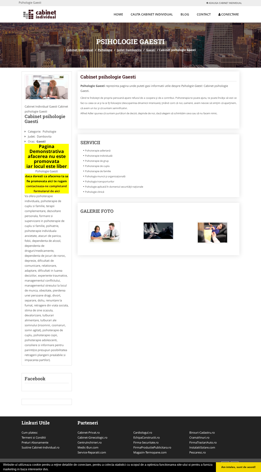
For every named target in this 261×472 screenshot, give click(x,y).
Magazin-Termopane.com (150, 452)
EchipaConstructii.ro (146, 437)
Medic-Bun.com (88, 447)
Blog (185, 14)
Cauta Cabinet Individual (152, 14)
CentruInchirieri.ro (90, 442)
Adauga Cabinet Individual (225, 3)
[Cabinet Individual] (44, 14)
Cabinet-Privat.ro (89, 432)
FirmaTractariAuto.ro (203, 442)
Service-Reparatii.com (92, 452)
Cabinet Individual (79, 50)
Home (118, 14)
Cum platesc (30, 432)
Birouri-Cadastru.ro (202, 432)
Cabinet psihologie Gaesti (108, 77)
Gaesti (150, 50)
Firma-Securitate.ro (146, 442)
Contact (204, 14)
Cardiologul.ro (142, 432)
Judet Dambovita (129, 50)
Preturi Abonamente (35, 442)
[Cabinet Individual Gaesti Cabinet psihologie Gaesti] (104, 234)
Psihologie (105, 50)
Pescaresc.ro (197, 452)
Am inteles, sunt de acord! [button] (238, 467)
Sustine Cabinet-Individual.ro (40, 447)
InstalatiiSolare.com (202, 447)
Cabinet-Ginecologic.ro (92, 437)
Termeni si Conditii (34, 437)
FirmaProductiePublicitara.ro (152, 447)
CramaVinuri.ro (199, 437)
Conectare (229, 14)
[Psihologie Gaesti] (47, 87)
